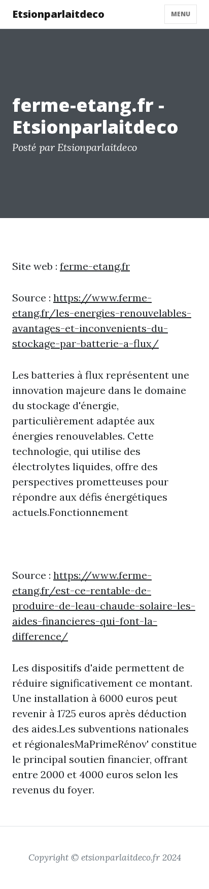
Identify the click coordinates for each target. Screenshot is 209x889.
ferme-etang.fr (95, 266)
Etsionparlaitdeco (58, 14)
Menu (180, 14)
